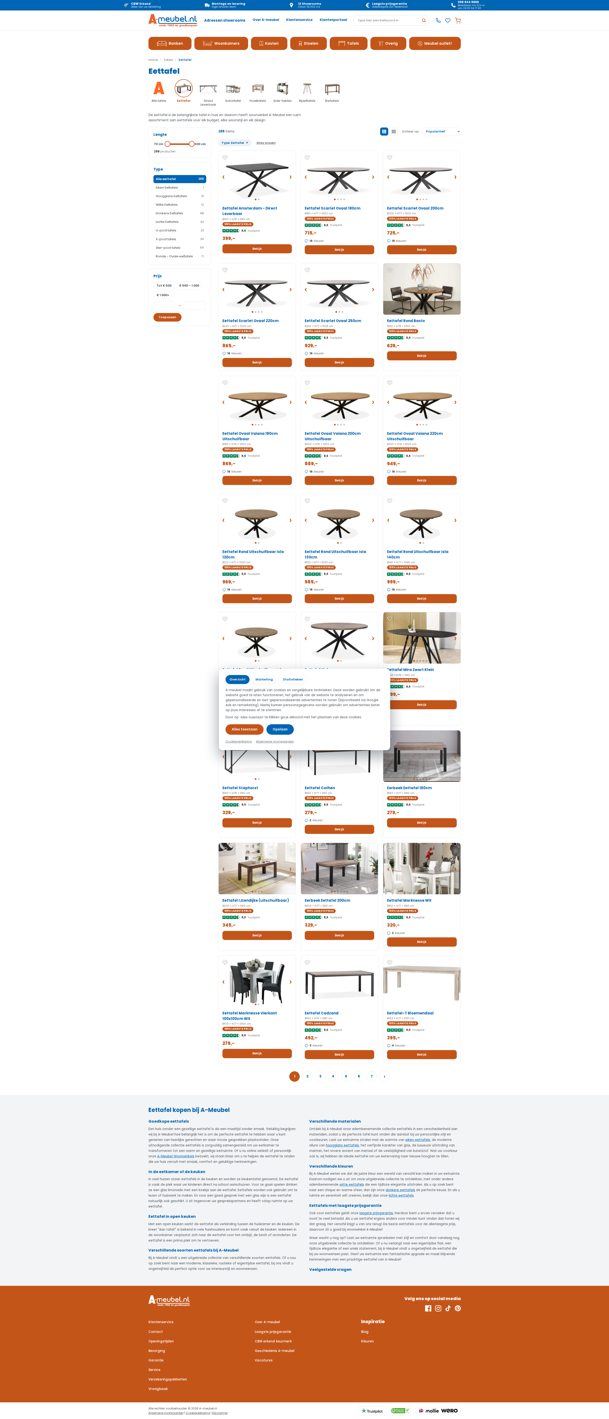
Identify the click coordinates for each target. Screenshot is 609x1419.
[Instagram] (438, 1308)
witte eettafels (351, 1184)
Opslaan (280, 729)
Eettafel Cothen (320, 787)
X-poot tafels (180, 239)
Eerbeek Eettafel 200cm (327, 900)
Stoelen (311, 43)
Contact (155, 1332)
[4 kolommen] (394, 131)
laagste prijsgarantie (376, 1213)
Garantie (155, 1360)
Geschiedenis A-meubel (275, 1351)
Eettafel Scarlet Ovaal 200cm (415, 208)
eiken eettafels (417, 1140)
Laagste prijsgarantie (273, 1332)
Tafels (353, 43)
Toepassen (167, 317)
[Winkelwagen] (458, 21)
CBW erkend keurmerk (273, 1341)
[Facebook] (428, 1308)
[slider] (168, 144)
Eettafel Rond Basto (406, 320)
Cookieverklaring (198, 1413)
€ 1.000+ (163, 295)
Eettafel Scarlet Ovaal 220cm (250, 320)
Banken (176, 43)
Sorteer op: (410, 131)
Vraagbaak (158, 1389)
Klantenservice (299, 20)
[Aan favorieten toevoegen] (225, 157)
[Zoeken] (424, 20)
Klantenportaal (333, 20)
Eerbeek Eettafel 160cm (409, 787)
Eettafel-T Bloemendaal (410, 1013)
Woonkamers (227, 43)
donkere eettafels (400, 1190)
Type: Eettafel (234, 142)
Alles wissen (266, 143)
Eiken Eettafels (180, 187)
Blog (364, 1332)
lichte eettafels (401, 1195)
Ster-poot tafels (180, 247)
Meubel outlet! (438, 43)
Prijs (157, 276)
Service (154, 1370)
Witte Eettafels (180, 204)
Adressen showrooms (225, 20)
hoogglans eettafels (342, 1145)
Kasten (272, 43)
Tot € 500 (164, 286)
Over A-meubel (266, 20)
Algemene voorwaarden (166, 1413)
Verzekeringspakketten (167, 1379)
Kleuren (367, 1341)
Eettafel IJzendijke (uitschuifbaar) (255, 900)
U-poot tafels (180, 230)
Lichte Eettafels (180, 222)
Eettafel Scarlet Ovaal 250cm (333, 320)
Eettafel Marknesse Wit (409, 900)
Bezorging (156, 1351)
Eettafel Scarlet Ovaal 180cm (332, 208)
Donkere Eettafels (180, 213)
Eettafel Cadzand (322, 1013)
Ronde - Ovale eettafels (180, 256)
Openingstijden (161, 1341)
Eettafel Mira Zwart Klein (410, 669)
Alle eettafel (180, 179)
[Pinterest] (458, 1308)
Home (153, 60)
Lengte (160, 134)
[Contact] (438, 20)
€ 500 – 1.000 (189, 286)
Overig (391, 43)
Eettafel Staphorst (240, 787)
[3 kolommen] (384, 131)
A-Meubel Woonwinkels (175, 1156)
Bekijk (257, 248)
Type (158, 169)
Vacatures (264, 1360)
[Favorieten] (448, 20)
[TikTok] (448, 1308)
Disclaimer (220, 1413)
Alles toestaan (244, 729)
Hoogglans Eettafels (180, 196)
